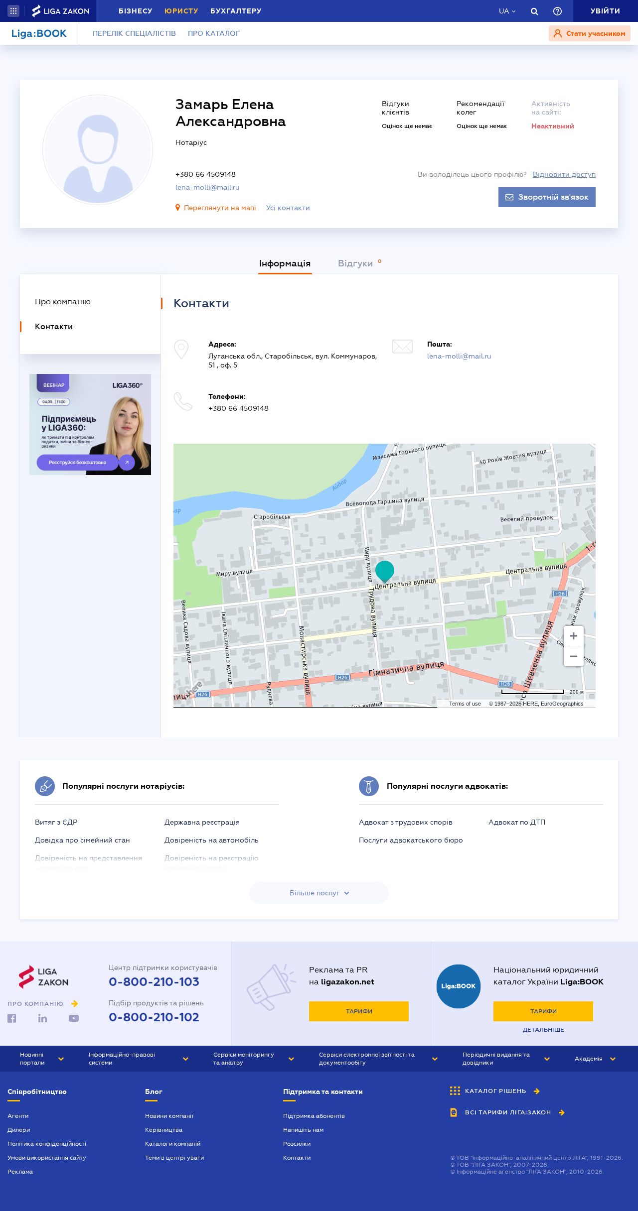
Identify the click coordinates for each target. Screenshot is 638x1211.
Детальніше (543, 1029)
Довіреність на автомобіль (211, 840)
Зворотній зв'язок (553, 197)
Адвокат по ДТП (516, 822)
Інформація (285, 263)
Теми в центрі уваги (174, 1157)
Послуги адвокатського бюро (411, 840)
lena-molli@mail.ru (207, 187)
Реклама (20, 1171)
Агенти (17, 1115)
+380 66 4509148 (205, 174)
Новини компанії (169, 1115)
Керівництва (163, 1129)
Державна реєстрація (202, 822)
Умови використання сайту (46, 1157)
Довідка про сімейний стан (82, 840)
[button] (13, 11)
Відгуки (356, 263)
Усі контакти (288, 208)
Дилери (18, 1129)
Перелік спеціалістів (134, 33)
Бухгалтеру (236, 11)
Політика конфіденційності (46, 1143)
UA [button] (504, 11)
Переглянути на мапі (220, 208)
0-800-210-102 (154, 1017)
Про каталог (214, 33)
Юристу (181, 11)
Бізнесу (136, 11)
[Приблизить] (574, 636)
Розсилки (297, 1143)
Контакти (297, 1157)
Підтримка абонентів (314, 1115)
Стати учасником (595, 33)
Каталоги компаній (172, 1143)
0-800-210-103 (154, 982)
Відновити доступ (564, 174)
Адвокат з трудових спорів (406, 822)
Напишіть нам (303, 1129)
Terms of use (465, 704)
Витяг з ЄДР (56, 822)
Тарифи (359, 1011)
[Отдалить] (574, 656)
